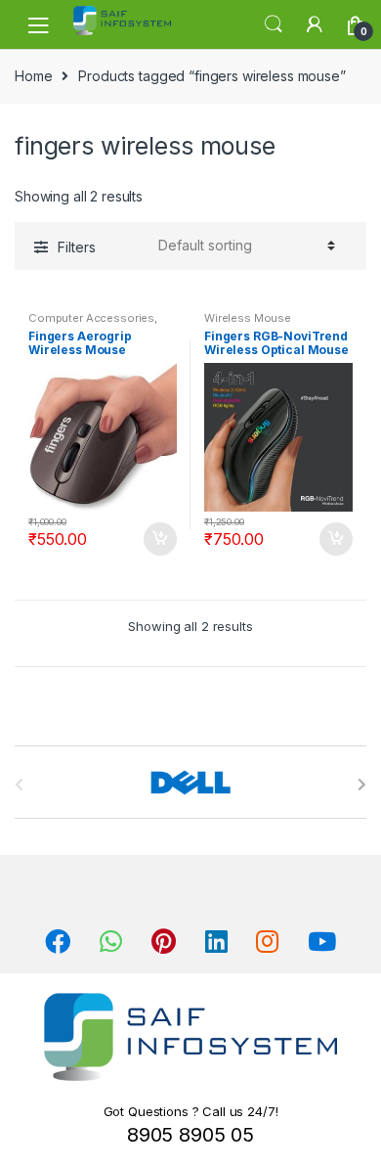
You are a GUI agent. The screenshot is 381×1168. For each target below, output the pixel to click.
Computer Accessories (91, 318)
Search (273, 24)
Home (33, 75)
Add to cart (159, 539)
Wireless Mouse (247, 318)
